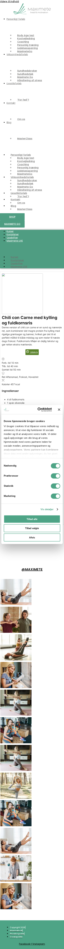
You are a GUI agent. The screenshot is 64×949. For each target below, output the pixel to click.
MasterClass (24, 138)
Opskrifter (12, 237)
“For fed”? (23, 99)
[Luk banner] (59, 409)
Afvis (32, 537)
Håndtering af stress (29, 80)
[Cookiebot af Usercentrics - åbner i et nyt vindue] (39, 410)
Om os (21, 119)
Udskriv (34, 352)
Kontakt (11, 103)
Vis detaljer (47, 509)
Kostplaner (13, 234)
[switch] (55, 475)
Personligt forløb (16, 19)
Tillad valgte (32, 528)
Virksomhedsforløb (17, 54)
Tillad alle (32, 519)
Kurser (10, 231)
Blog (9, 122)
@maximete (32, 569)
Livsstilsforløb (14, 83)
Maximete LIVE (15, 240)
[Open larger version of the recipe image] (22, 313)
